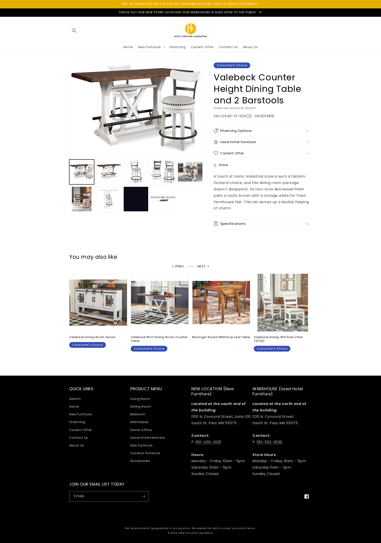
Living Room (140, 399)
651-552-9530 (269, 442)
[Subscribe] (143, 496)
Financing (77, 422)
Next (201, 266)
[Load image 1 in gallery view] (81, 171)
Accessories (140, 461)
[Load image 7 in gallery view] (108, 199)
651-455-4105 (208, 442)
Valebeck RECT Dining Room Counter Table (159, 339)
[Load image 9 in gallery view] (163, 199)
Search (75, 399)
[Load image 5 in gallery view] (190, 171)
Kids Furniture (141, 445)
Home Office (141, 430)
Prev (179, 266)
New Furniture (80, 414)
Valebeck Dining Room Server (92, 337)
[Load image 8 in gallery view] (135, 199)
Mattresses (139, 422)
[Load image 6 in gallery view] (81, 199)
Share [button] (223, 165)
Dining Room (140, 406)
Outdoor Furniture (145, 453)
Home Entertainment (147, 437)
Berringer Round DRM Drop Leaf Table (221, 337)
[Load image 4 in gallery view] (163, 171)
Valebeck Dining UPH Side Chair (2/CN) (278, 339)
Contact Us (78, 437)
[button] (74, 31)
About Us (76, 445)
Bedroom (137, 414)
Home (74, 406)
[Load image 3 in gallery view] (135, 171)
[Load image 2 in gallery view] (108, 171)
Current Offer (80, 430)
